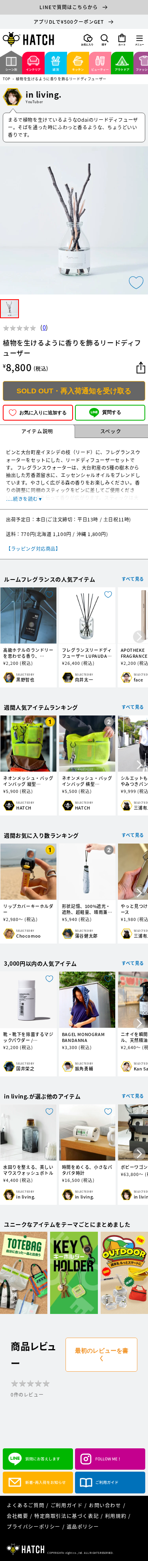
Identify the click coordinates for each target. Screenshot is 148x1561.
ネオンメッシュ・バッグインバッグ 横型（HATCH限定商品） (87, 781)
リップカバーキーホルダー (28, 909)
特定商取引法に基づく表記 (66, 1515)
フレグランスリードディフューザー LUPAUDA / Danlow (87, 653)
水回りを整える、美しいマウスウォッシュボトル (28, 1170)
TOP (7, 79)
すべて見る (133, 579)
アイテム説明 (37, 431)
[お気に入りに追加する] (136, 283)
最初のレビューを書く (101, 1354)
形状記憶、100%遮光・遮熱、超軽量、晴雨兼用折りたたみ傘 (87, 909)
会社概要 (17, 1515)
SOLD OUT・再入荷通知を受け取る (74, 391)
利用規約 (115, 1515)
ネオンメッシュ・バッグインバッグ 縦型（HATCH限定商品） (28, 781)
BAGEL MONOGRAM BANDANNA (83, 1037)
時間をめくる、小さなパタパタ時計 (87, 1170)
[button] (104, 40)
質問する (111, 412)
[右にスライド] (139, 637)
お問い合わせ (105, 1505)
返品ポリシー (83, 1526)
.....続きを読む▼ (24, 498)
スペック (110, 431)
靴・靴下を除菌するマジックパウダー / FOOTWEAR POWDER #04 (28, 1037)
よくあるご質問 (25, 1505)
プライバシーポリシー (33, 1526)
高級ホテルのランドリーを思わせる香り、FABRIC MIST (28, 653)
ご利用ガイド (67, 1505)
